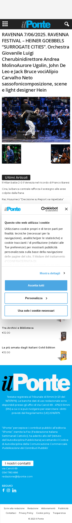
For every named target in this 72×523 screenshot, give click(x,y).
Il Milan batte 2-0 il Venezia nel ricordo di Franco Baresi (35, 182)
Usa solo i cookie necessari (36, 310)
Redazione (32, 508)
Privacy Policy (26, 512)
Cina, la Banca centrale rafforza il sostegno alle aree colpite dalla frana (34, 190)
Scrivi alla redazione (14, 508)
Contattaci (11, 512)
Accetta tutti (36, 285)
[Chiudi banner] (66, 209)
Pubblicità (63, 508)
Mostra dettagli (50, 273)
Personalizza (33, 298)
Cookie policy (43, 512)
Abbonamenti (48, 508)
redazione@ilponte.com (17, 476)
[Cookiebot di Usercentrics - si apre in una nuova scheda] (43, 209)
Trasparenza (59, 512)
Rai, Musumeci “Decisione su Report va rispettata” (33, 199)
